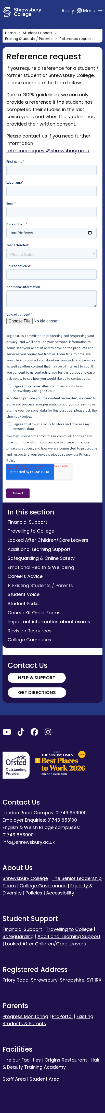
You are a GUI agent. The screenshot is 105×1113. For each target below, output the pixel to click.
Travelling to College (31, 531)
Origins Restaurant (66, 1060)
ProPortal (62, 1016)
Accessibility (60, 893)
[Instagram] (48, 733)
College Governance (43, 886)
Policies (33, 893)
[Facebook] (34, 733)
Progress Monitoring (25, 1016)
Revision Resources (29, 631)
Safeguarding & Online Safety (41, 558)
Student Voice (24, 594)
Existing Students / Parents (42, 585)
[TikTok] (21, 733)
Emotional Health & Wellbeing (41, 567)
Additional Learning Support (39, 549)
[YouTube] (7, 733)
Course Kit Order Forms (34, 612)
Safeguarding (18, 936)
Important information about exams (49, 621)
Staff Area (14, 1079)
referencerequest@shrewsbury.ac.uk (48, 150)
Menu (90, 10)
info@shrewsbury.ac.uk (29, 842)
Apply (68, 10)
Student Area (44, 1079)
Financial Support (27, 522)
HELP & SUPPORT (36, 677)
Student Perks (23, 603)
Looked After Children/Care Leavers (48, 540)
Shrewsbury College (25, 878)
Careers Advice (25, 576)
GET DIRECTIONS (37, 692)
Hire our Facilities (22, 1060)
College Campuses (29, 639)
